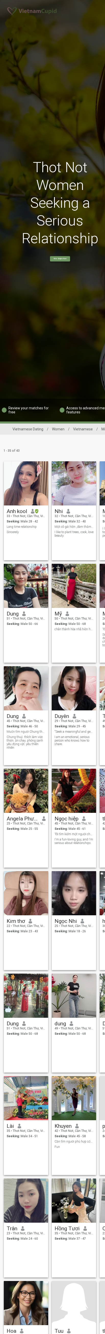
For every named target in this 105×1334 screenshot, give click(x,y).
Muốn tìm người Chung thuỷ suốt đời (26, 731)
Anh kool (17, 511)
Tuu (59, 1331)
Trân (12, 1228)
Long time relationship (22, 527)
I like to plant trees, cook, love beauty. (74, 533)
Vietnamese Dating (27, 429)
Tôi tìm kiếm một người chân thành (74, 834)
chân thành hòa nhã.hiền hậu (74, 629)
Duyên (62, 716)
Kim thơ (16, 921)
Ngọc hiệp (66, 819)
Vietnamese (83, 429)
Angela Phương (22, 819)
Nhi (59, 511)
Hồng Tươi (67, 1228)
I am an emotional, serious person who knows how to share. (72, 740)
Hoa (11, 1331)
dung (60, 1024)
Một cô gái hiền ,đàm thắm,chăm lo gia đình (74, 527)
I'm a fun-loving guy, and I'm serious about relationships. (74, 841)
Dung (13, 614)
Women (58, 429)
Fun (57, 1147)
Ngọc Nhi (66, 921)
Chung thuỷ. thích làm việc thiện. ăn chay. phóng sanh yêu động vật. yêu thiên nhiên (25, 742)
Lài (10, 1126)
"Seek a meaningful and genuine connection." (74, 731)
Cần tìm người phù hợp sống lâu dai (74, 1141)
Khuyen (63, 1126)
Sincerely (13, 532)
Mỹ (58, 614)
